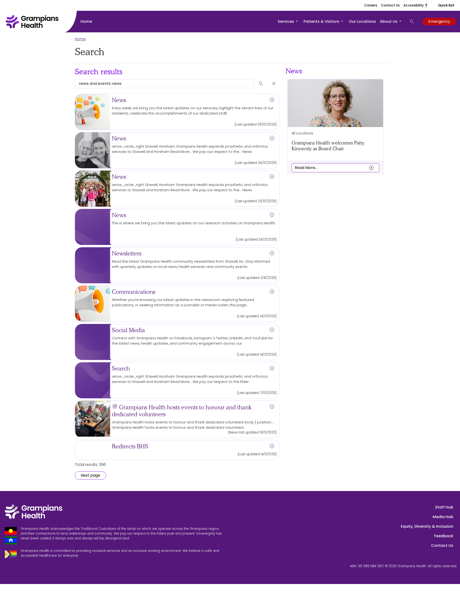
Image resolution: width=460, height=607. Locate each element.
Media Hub (443, 517)
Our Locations (362, 21)
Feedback (443, 536)
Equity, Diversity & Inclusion (427, 526)
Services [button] (286, 21)
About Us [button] (389, 21)
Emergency (439, 21)
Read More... (334, 167)
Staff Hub (444, 507)
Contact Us (390, 5)
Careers (370, 5)
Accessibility (415, 5)
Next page (90, 475)
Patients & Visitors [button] (322, 21)
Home (86, 21)
